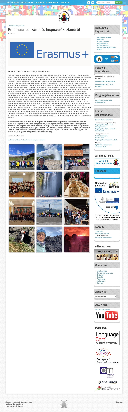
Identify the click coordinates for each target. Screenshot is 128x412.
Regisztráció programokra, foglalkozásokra (103, 101)
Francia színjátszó (103, 45)
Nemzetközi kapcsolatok (105, 273)
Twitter (92, 2)
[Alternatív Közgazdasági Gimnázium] (64, 16)
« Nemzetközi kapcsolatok (16, 26)
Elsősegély (100, 275)
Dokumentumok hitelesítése (104, 120)
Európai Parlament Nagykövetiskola (103, 42)
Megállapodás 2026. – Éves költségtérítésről (104, 126)
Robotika (100, 277)
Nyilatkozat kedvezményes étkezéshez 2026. (103, 146)
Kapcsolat (65, 3)
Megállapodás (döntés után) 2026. (106, 140)
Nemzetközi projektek (104, 37)
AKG (7, 3)
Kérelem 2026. (100, 138)
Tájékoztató (99, 232)
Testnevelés (101, 279)
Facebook (88, 2)
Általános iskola (52, 3)
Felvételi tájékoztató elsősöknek (105, 81)
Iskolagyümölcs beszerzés (103, 238)
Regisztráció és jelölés (102, 234)
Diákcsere (100, 39)
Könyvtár (100, 283)
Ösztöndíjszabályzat (101, 136)
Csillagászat (101, 281)
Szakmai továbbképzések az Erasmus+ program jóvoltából (26, 140)
